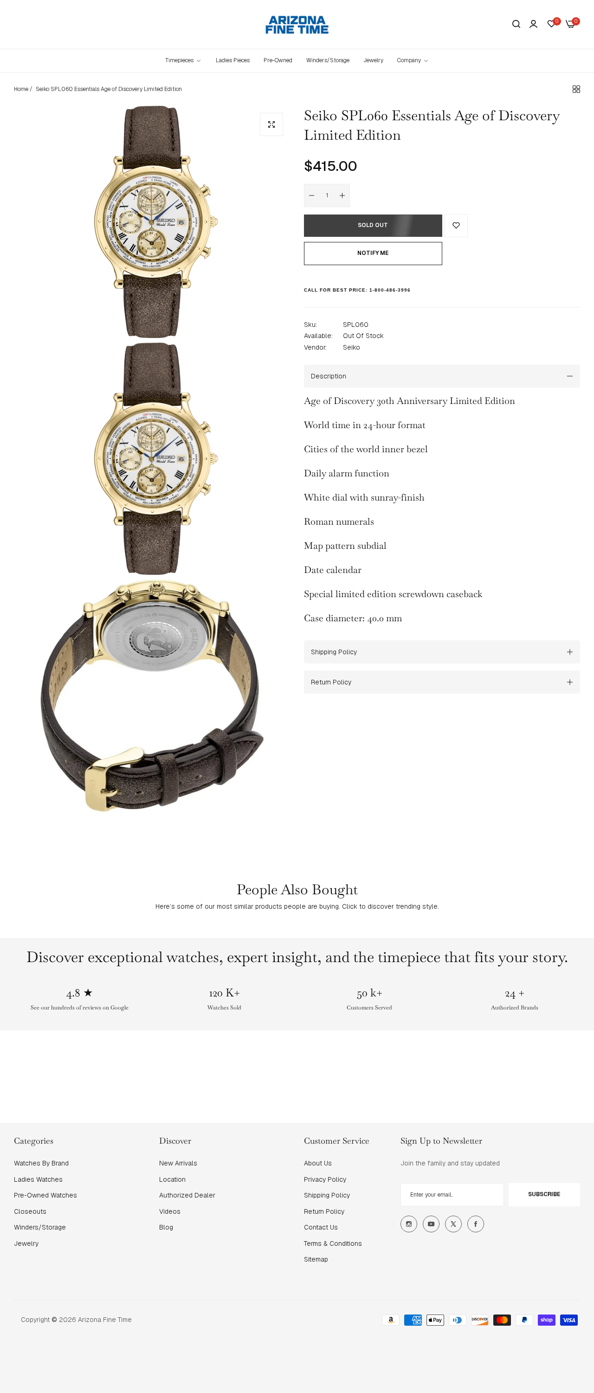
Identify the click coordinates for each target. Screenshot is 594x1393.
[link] (413, 60)
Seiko (351, 347)
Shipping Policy (327, 1195)
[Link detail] (408, 1224)
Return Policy (324, 1211)
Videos (170, 1211)
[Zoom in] (271, 124)
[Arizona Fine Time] (297, 24)
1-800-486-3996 (390, 290)
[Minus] (312, 195)
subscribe (544, 1194)
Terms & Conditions (333, 1243)
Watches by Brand (41, 1163)
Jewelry (26, 1243)
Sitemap (316, 1259)
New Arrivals (178, 1163)
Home (21, 89)
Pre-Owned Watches (45, 1195)
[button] (456, 225)
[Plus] (342, 195)
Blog (166, 1227)
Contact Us (321, 1227)
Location (172, 1179)
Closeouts (30, 1211)
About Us (318, 1163)
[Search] (516, 24)
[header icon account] (533, 24)
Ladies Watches (38, 1179)
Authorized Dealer (187, 1195)
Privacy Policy (325, 1179)
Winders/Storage (40, 1227)
